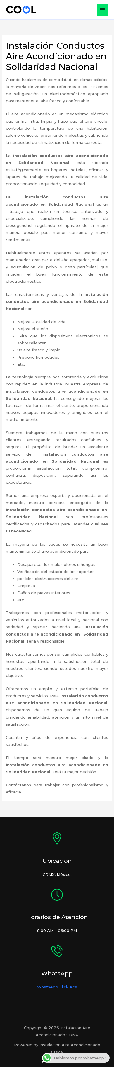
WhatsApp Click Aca (57, 987)
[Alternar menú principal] (102, 10)
